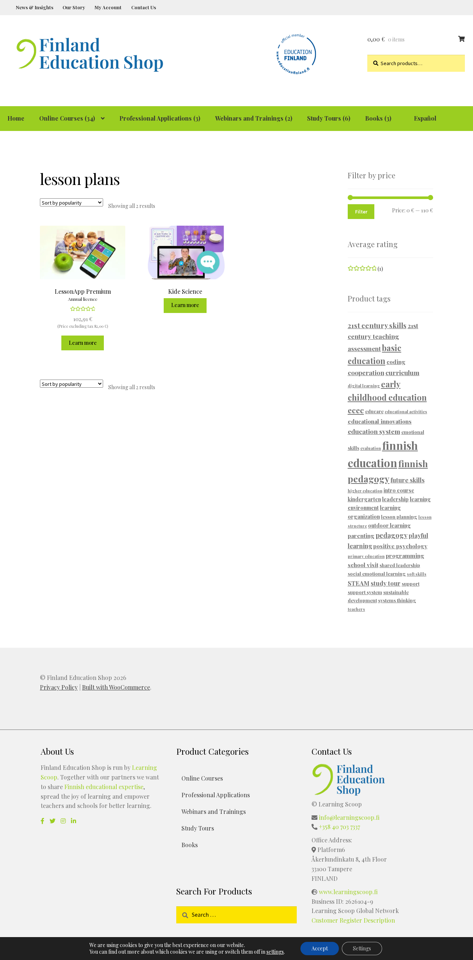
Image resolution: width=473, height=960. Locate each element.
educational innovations (380, 421)
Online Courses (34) (67, 118)
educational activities (406, 411)
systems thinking (397, 600)
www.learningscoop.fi (348, 892)
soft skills (416, 574)
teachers (356, 609)
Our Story (73, 7)
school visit (363, 565)
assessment (364, 348)
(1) (366, 268)
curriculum (402, 372)
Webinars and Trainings (213, 811)
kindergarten (364, 499)
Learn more (83, 342)
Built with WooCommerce (116, 687)
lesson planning (399, 516)
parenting (361, 535)
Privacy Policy (59, 687)
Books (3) (378, 118)
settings (275, 952)
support (410, 583)
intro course (399, 490)
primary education (366, 556)
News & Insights (34, 7)
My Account (108, 7)
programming (405, 555)
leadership (395, 499)
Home (15, 118)
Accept (320, 948)
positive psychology (400, 546)
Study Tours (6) (328, 118)
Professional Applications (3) (159, 118)
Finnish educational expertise (103, 787)
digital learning (364, 385)
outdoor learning (389, 525)
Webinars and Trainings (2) (253, 118)
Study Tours (197, 828)
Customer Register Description (353, 920)
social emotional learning (377, 573)
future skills (408, 480)
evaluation (370, 448)
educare (374, 411)
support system (365, 592)
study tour (386, 583)
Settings (362, 948)
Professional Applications (215, 795)
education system (374, 431)
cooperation (366, 372)
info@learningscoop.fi (349, 817)
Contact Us (143, 7)
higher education (365, 491)
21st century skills (377, 325)
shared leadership (400, 565)
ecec (356, 410)
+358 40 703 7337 (339, 827)
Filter (361, 211)
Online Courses (202, 778)
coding (396, 362)
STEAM (359, 583)
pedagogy (391, 535)
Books (189, 845)
